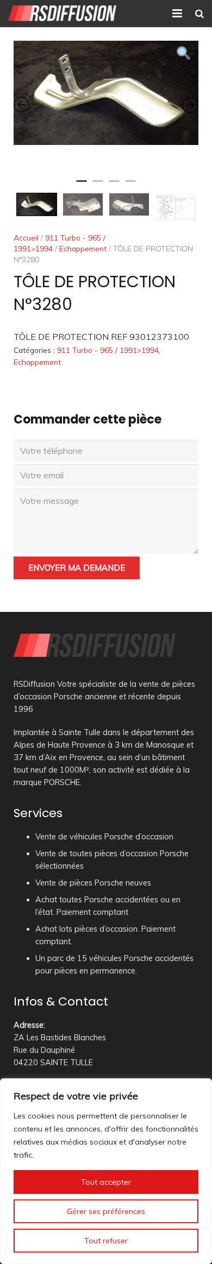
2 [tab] (97, 185)
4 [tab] (130, 185)
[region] (106, 1171)
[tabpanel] (106, 93)
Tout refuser (106, 1241)
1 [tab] (81, 185)
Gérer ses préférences (106, 1211)
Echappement (83, 248)
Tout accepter (106, 1182)
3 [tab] (114, 185)
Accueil (26, 237)
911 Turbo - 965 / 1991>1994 (108, 350)
